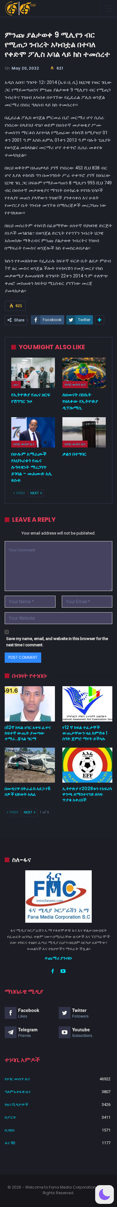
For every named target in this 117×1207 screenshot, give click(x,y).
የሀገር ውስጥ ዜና (75, 384)
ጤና (16, 384)
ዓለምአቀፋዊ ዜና (18, 1091)
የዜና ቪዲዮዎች (16, 1104)
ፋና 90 (10, 1143)
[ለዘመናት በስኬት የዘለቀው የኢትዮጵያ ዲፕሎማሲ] (84, 373)
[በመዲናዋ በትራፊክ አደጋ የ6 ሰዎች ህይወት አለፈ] (30, 765)
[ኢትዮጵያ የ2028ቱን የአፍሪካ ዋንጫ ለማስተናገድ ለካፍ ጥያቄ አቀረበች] (87, 765)
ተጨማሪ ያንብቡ (58, 958)
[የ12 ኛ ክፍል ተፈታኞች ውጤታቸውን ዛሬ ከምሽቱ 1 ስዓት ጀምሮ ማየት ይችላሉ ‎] (87, 703)
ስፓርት (10, 1117)
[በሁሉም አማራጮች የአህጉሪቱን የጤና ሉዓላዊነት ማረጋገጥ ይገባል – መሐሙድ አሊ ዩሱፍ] (33, 432)
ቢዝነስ (10, 1130)
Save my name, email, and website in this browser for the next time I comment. (57, 641)
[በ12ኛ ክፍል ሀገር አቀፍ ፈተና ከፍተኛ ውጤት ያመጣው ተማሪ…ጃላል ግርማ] (30, 703)
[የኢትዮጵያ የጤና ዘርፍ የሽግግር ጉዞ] (33, 373)
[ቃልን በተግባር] (84, 432)
